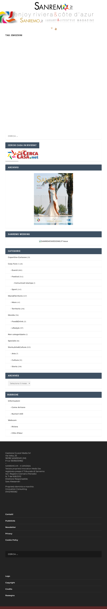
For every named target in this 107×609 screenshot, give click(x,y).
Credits (8, 589)
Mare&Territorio (15, 296)
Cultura (15, 360)
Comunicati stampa (23, 283)
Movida (11, 315)
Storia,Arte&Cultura (17, 347)
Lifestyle (16, 328)
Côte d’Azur (17, 433)
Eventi (15, 270)
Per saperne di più (22, 121)
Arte (14, 353)
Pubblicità (10, 521)
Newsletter (10, 527)
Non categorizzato (16, 334)
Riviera (15, 426)
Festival (15, 276)
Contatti (9, 514)
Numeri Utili (17, 414)
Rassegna (10, 595)
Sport (14, 289)
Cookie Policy (11, 540)
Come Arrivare (18, 407)
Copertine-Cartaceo (17, 257)
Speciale (12, 341)
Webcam (12, 420)
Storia (14, 366)
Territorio (16, 309)
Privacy (8, 533)
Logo (7, 576)
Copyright (10, 582)
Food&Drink (17, 321)
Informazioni (14, 401)
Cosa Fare (24, 109)
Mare (14, 302)
